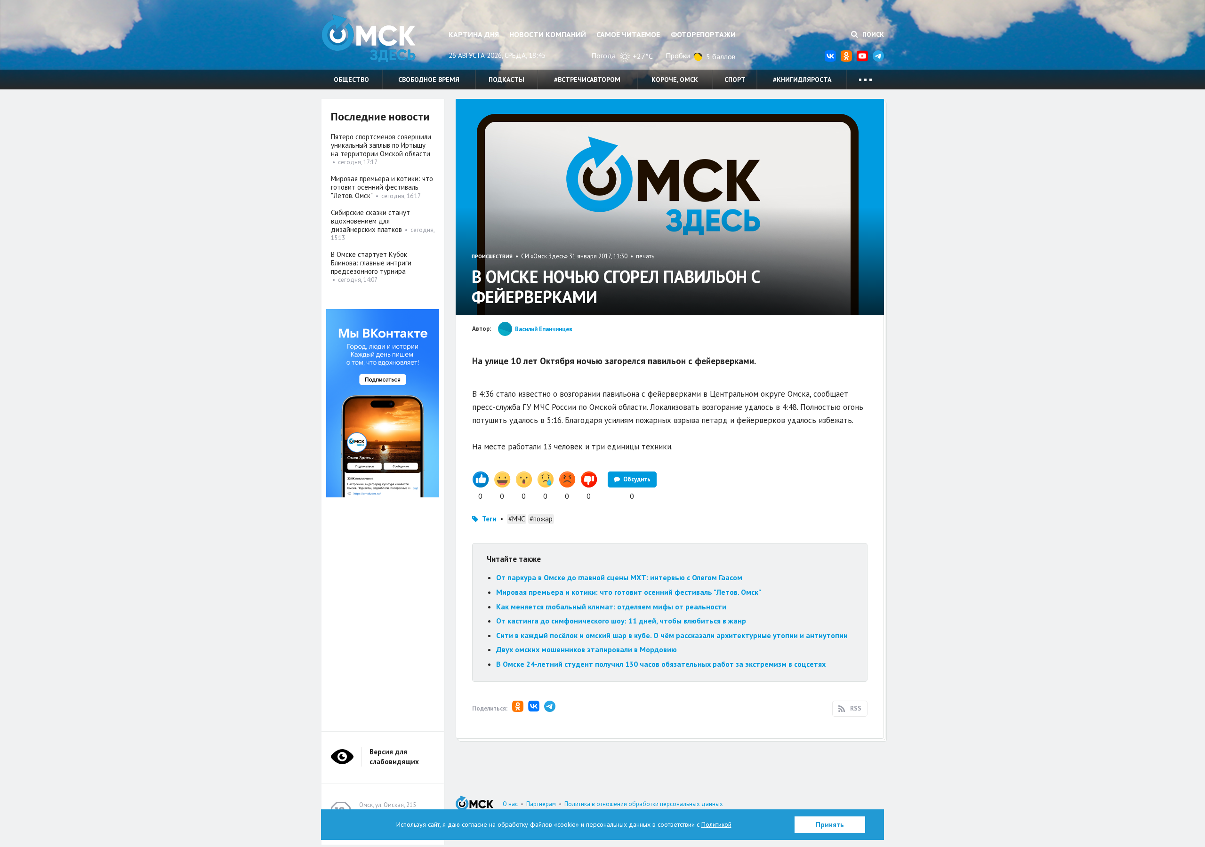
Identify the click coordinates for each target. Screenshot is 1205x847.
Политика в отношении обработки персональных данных (643, 804)
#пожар (541, 518)
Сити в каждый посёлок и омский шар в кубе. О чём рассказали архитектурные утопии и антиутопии (672, 635)
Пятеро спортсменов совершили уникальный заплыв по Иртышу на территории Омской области (381, 145)
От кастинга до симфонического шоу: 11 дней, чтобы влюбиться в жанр (621, 620)
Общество (351, 79)
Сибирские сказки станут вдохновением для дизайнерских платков (370, 221)
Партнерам (541, 804)
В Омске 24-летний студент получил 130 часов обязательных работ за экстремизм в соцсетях (661, 664)
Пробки (678, 55)
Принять (830, 824)
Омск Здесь (368, 38)
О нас (510, 804)
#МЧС (516, 518)
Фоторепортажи (703, 34)
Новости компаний (547, 34)
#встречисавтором (587, 79)
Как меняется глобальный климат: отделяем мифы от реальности (611, 606)
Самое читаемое (628, 34)
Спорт (735, 79)
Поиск (872, 34)
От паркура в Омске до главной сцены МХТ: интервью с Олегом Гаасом (619, 577)
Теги (489, 518)
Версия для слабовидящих (394, 756)
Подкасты (506, 79)
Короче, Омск (674, 79)
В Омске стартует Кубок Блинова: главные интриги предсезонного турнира (371, 263)
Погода (603, 55)
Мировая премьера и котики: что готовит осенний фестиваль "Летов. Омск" (628, 592)
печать (645, 256)
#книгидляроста (802, 79)
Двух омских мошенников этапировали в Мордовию (586, 649)
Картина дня (474, 34)
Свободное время (428, 79)
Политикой (716, 824)
